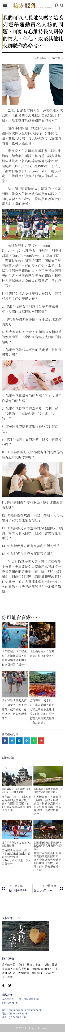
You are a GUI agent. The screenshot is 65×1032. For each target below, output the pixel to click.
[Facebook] (56, 5)
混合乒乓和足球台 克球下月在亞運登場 (17, 844)
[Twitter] (9, 985)
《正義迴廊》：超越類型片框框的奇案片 (41, 653)
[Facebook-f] (3, 985)
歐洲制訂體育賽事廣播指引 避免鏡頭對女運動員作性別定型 (48, 845)
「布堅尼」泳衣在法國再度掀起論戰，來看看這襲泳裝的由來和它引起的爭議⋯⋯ (14, 658)
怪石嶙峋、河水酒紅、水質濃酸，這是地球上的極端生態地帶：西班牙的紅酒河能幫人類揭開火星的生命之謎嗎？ (41, 711)
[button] (5, 5)
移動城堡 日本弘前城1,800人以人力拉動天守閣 (16, 790)
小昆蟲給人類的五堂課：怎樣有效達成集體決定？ (48, 790)
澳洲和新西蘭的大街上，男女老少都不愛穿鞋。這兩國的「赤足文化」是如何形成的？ (14, 709)
